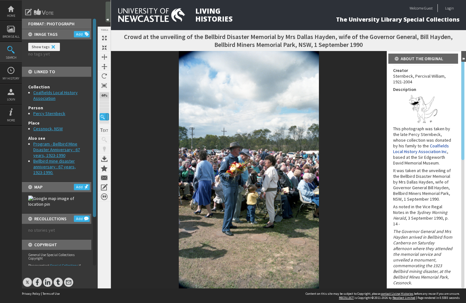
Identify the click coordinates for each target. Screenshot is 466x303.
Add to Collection (104, 168)
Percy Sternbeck (49, 113)
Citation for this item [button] (104, 197)
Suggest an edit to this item (28, 12)
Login (11, 99)
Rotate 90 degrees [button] (104, 76)
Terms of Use (51, 294)
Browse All (11, 37)
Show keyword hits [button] (104, 140)
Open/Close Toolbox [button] (108, 12)
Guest (428, 8)
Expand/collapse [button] (463, 56)
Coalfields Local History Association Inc (421, 148)
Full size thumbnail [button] (104, 38)
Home (11, 16)
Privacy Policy (31, 294)
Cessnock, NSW (48, 129)
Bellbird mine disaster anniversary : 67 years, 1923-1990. (54, 166)
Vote (44, 12)
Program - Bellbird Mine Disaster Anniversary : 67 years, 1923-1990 (56, 149)
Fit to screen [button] (104, 47)
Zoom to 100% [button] (104, 85)
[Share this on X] (27, 279)
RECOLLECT (346, 298)
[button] (104, 116)
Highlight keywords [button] (104, 149)
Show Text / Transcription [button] (104, 130)
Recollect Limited (403, 298)
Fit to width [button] (104, 57)
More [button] (11, 120)
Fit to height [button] (104, 66)
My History (11, 78)
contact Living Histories (397, 294)
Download (104, 159)
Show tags (41, 46)
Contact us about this (104, 178)
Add (79, 34)
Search (11, 57)
